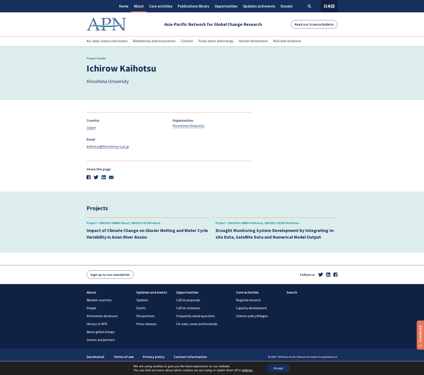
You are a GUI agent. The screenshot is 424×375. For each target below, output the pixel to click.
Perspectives (145, 316)
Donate (287, 6)
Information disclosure (102, 316)
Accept (278, 368)
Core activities (160, 6)
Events (141, 308)
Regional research (248, 300)
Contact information (190, 356)
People (91, 308)
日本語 (329, 6)
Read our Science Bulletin (314, 24)
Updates (142, 300)
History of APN (97, 324)
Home (124, 6)
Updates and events (259, 6)
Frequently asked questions (195, 316)
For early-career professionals (197, 324)
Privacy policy (154, 356)
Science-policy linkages (252, 316)
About (139, 6)
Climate (187, 41)
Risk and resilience (287, 41)
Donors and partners (101, 340)
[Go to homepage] (106, 24)
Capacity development (251, 308)
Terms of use (124, 356)
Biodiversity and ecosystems (154, 41)
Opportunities (226, 6)
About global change (101, 332)
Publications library (193, 6)
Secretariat (95, 356)
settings (247, 370)
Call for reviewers (188, 308)
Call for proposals (188, 300)
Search (291, 292)
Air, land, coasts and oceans (107, 41)
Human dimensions (253, 41)
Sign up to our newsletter (110, 274)
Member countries (99, 300)
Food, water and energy (215, 41)
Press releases (146, 324)
